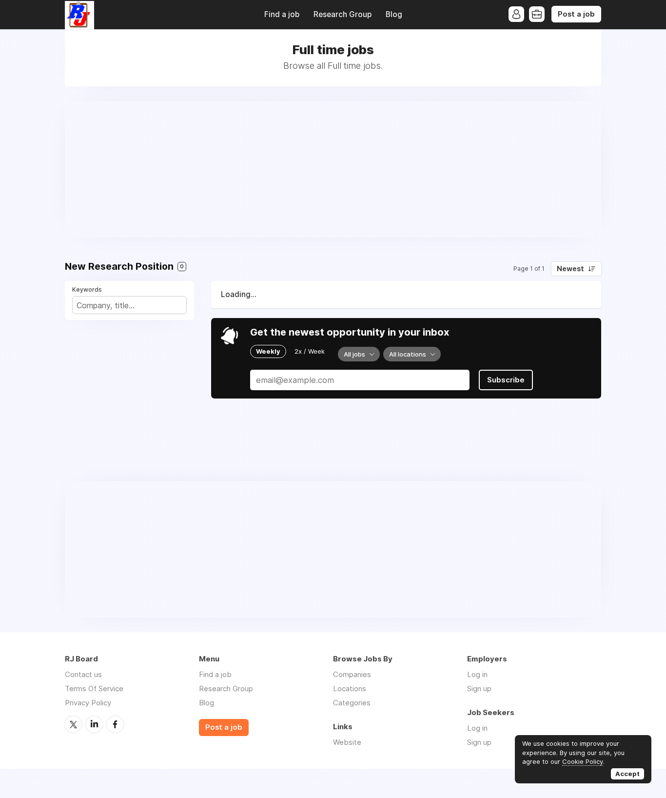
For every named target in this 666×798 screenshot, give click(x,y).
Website (347, 742)
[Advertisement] (333, 169)
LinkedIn (94, 724)
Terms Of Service (94, 688)
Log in (477, 674)
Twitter (73, 724)
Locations (349, 688)
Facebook (115, 724)
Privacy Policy (88, 702)
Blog (394, 14)
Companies (352, 674)
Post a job (576, 14)
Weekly (268, 351)
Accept (627, 774)
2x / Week (309, 351)
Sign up (479, 688)
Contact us (83, 674)
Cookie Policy (582, 761)
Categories (352, 702)
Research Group (342, 14)
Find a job (281, 14)
